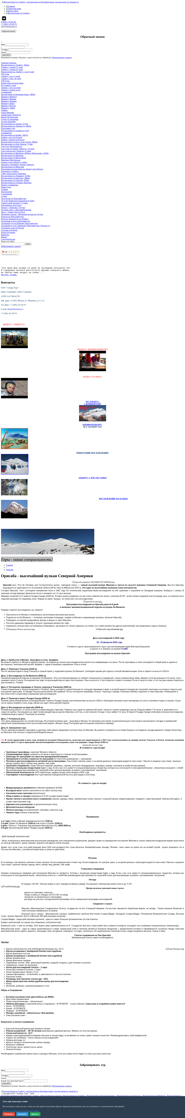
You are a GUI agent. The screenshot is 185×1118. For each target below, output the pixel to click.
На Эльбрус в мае (8, 85)
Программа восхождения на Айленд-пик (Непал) (22, 169)
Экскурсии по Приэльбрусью (13, 198)
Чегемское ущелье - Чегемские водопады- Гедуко (22, 214)
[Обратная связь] (13, 9)
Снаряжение (6, 133)
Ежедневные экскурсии (11, 205)
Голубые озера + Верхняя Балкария (16, 210)
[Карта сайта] (12, 11)
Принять (35, 1114)
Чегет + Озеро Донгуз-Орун (13, 212)
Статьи (4, 196)
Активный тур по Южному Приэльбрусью (19, 223)
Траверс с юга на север (11, 88)
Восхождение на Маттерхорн (13, 158)
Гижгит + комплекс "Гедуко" (13, 208)
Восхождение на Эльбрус (74, 1096)
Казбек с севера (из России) (13, 140)
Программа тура (8, 128)
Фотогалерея (6, 192)
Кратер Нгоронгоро (9, 117)
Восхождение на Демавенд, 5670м (15, 176)
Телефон (4, 50)
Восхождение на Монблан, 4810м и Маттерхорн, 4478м (25, 153)
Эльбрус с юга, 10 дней (11, 79)
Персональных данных (62, 57)
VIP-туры (5, 74)
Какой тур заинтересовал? (12, 1081)
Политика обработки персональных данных (20, 1096)
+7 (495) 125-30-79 (9, 24)
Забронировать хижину (11, 246)
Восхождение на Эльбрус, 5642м (15, 65)
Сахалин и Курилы (9, 230)
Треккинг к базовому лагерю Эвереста (17, 165)
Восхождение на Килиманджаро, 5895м (18, 94)
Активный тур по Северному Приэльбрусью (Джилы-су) (25, 226)
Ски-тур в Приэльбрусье (11, 146)
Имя (3, 44)
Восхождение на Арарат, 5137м (14, 124)
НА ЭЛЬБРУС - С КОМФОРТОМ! (92, 403)
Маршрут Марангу (9, 97)
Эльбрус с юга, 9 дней (10, 76)
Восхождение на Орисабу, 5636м (15, 180)
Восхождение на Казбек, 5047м (14, 135)
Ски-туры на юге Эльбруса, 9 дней (16, 151)
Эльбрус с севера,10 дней (12, 70)
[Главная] (10, 6)
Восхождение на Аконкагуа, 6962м (16, 126)
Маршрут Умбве (8, 108)
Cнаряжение (6, 92)
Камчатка (5, 235)
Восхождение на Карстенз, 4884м (15, 178)
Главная (9, 565)
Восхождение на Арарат (51, 1096)
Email (3, 52)
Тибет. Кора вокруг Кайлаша (13, 174)
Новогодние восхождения (12, 83)
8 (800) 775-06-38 (8, 22)
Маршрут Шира (8, 103)
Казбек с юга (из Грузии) (11, 137)
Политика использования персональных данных (21, 1111)
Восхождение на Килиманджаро (101, 1096)
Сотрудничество (8, 239)
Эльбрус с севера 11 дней (12, 67)
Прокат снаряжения (9, 185)
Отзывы (4, 189)
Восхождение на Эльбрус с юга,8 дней (17, 72)
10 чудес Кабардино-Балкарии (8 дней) (17, 201)
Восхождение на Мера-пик (12, 167)
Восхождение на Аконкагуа (129, 1096)
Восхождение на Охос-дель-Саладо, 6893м (19, 142)
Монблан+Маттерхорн (10, 160)
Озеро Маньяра (7, 112)
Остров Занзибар (8, 122)
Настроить (22, 1114)
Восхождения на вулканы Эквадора (16, 183)
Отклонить (8, 1114)
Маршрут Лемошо (9, 101)
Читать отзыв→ (9, 275)
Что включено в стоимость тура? (15, 131)
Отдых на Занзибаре (9, 119)
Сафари (4, 110)
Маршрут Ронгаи (8, 106)
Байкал (4, 237)
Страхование (6, 194)
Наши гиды (6, 187)
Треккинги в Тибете (9, 171)
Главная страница (8, 63)
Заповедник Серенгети (11, 115)
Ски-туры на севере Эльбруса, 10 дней (17, 149)
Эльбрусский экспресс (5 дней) (14, 203)
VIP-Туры (5, 81)
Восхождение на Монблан (12, 155)
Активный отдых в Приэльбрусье (15, 221)
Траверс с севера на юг (11, 90)
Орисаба (9, 570)
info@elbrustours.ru (9, 26)
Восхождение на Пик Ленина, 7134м (17, 144)
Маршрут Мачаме (8, 99)
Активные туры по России (12, 228)
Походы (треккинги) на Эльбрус (15, 219)
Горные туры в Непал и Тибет (14, 162)
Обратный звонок (8, 31)
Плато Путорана (8, 232)
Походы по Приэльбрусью (12, 217)
